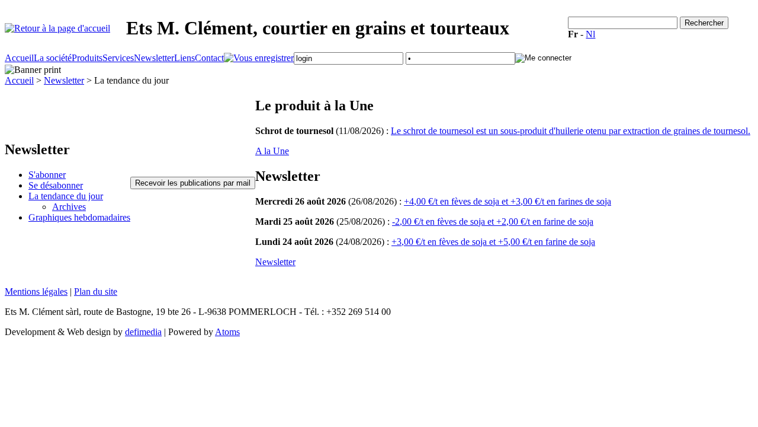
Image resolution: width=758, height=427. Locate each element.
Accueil (19, 58)
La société (53, 58)
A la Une (272, 151)
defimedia (143, 332)
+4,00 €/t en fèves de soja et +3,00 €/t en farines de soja (507, 201)
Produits (87, 58)
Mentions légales (36, 291)
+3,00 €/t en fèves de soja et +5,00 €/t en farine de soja (493, 242)
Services (118, 58)
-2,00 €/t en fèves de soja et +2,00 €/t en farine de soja (492, 221)
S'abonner (47, 175)
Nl (590, 34)
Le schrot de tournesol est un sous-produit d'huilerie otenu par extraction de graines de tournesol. (570, 131)
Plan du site (95, 291)
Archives (69, 207)
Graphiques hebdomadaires (79, 217)
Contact (209, 58)
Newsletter (154, 58)
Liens (184, 58)
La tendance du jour (65, 196)
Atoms (227, 332)
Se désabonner (55, 185)
